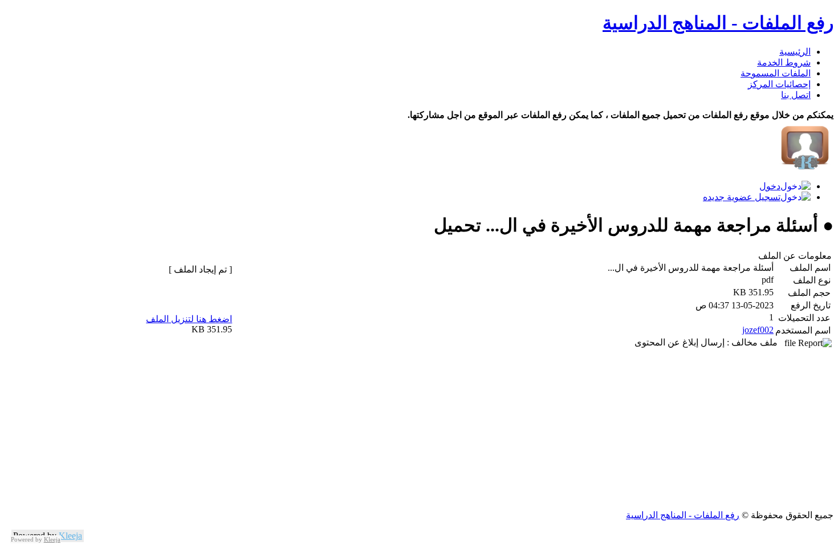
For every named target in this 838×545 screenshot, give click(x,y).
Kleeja (70, 535)
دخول (769, 186)
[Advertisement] (491, 430)
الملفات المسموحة (776, 73)
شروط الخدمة (784, 62)
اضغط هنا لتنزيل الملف (189, 319)
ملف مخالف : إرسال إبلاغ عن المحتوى (709, 342)
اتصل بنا (796, 95)
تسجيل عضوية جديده (741, 197)
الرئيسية (795, 51)
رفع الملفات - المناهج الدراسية (718, 23)
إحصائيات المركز (779, 84)
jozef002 (758, 330)
